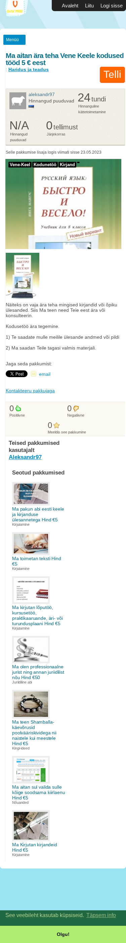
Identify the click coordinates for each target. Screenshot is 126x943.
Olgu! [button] (63, 934)
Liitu (89, 5)
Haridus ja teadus (28, 69)
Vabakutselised (20, 14)
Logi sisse (111, 5)
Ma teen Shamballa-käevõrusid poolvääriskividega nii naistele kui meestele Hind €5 (34, 732)
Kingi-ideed (21, 748)
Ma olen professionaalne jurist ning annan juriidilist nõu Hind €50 (38, 672)
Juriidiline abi (22, 682)
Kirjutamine (21, 524)
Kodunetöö (45, 164)
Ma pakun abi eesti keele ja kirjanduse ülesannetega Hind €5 (38, 514)
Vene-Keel (20, 164)
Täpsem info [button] (101, 915)
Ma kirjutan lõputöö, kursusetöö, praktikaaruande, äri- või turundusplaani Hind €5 (37, 615)
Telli (112, 74)
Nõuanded (20, 802)
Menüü (12, 39)
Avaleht (70, 5)
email (44, 374)
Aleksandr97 (42, 94)
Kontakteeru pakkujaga (30, 390)
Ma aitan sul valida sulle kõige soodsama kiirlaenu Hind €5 (38, 792)
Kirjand (67, 164)
